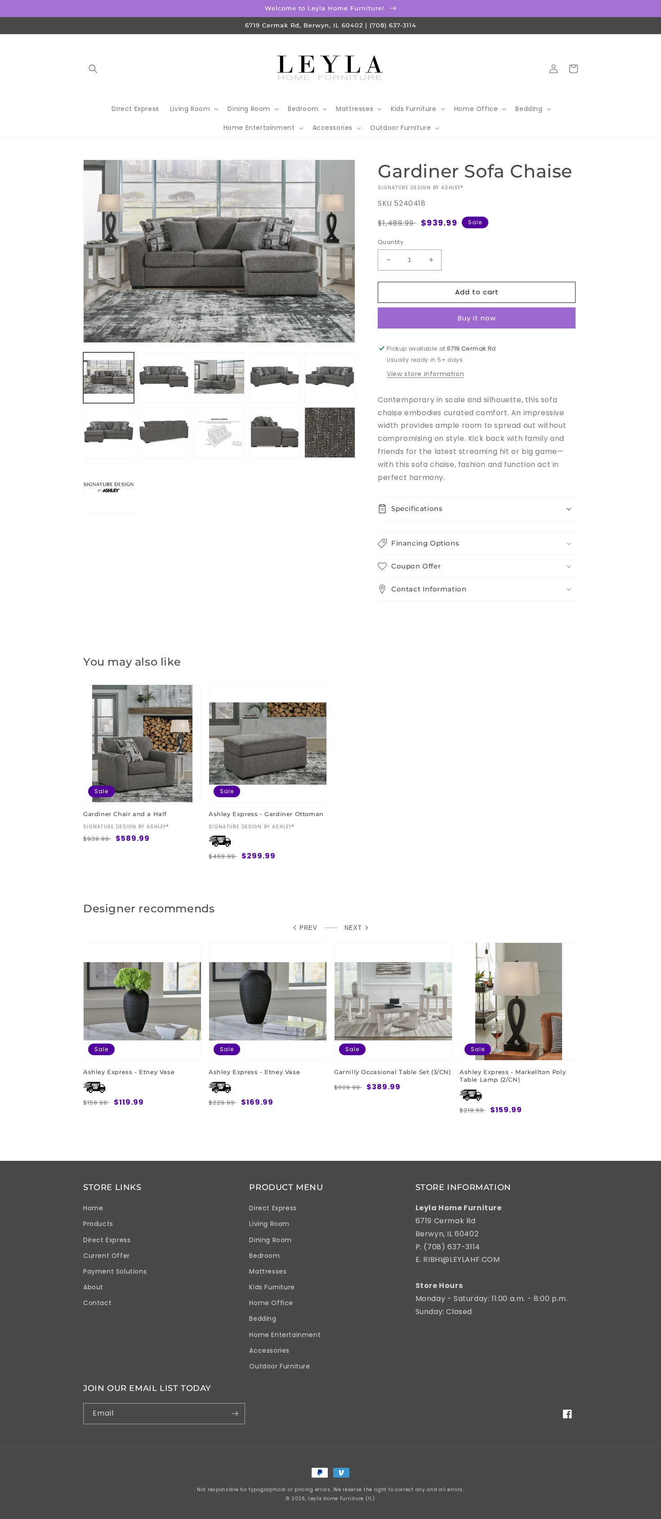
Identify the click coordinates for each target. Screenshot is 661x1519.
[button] (93, 69)
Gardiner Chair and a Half (125, 813)
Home (93, 1208)
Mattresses (267, 1271)
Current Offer (106, 1255)
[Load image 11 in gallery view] (108, 487)
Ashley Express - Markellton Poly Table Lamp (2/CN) (513, 1075)
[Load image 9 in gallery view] (274, 432)
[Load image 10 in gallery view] (329, 432)
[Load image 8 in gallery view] (219, 432)
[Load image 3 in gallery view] (219, 377)
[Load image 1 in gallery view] (108, 377)
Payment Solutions (115, 1271)
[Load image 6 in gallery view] (108, 432)
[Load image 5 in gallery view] (329, 377)
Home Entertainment (285, 1334)
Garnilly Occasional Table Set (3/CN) (392, 1071)
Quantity (390, 242)
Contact (97, 1302)
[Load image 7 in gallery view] (163, 432)
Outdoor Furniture (279, 1366)
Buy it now (477, 318)
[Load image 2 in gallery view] (163, 377)
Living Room (269, 1223)
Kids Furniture (272, 1287)
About (93, 1287)
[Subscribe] (235, 1413)
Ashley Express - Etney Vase (128, 1071)
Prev (308, 927)
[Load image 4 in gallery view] (274, 377)
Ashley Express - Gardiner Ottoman (266, 813)
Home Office (271, 1302)
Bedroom (264, 1255)
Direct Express (106, 1239)
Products (98, 1223)
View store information (425, 373)
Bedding (262, 1318)
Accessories (269, 1350)
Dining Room (270, 1239)
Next (353, 927)
